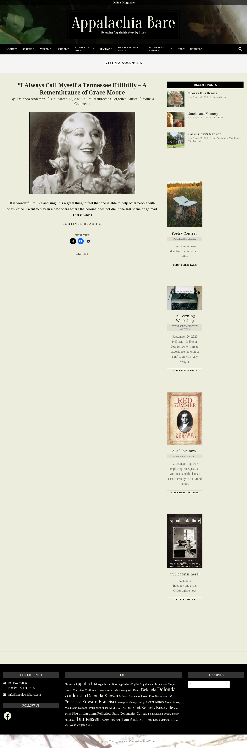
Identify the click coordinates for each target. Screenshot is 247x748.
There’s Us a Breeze (202, 93)
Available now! (184, 451)
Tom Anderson (133, 719)
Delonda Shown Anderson (133, 696)
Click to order (184, 599)
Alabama (69, 684)
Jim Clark (134, 708)
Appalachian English (128, 684)
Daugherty (126, 690)
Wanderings (234, 138)
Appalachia (85, 683)
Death (136, 690)
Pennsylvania (155, 713)
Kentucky (148, 708)
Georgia (141, 702)
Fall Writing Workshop (185, 318)
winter (90, 725)
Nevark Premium (118, 741)
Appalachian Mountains (153, 684)
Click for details (185, 370)
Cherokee (78, 690)
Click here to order (185, 492)
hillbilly (113, 707)
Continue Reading (82, 223)
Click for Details (185, 265)
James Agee (122, 708)
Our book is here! (185, 574)
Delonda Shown (102, 695)
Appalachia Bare (108, 684)
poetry (167, 713)
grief (98, 707)
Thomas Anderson (110, 719)
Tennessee (87, 719)
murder (68, 714)
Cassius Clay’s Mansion (204, 134)
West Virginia (78, 725)
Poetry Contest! (185, 233)
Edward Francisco (100, 701)
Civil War (91, 690)
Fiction (220, 117)
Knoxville (164, 707)
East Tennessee (158, 696)
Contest (100, 690)
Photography (222, 138)
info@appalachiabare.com (24, 694)
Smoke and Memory (203, 114)
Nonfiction (221, 97)
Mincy (176, 708)
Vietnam (165, 719)
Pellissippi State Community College (122, 713)
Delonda (148, 689)
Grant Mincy (155, 702)
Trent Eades (153, 719)
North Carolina (84, 713)
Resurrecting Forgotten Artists (115, 99)
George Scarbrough (127, 702)
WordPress (149, 741)
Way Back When (196, 141)
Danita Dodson (112, 690)
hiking (105, 707)
